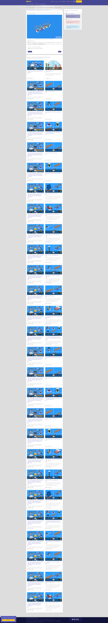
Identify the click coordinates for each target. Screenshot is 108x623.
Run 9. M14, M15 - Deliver (50, 296)
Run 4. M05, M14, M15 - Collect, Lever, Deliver (53, 357)
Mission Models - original (59, 42)
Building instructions (49, 71)
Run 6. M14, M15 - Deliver (50, 91)
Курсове (56, 1)
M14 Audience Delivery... (71, 13)
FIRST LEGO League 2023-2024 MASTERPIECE (50, 42)
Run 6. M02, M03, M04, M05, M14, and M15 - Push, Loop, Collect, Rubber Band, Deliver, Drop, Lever (53, 338)
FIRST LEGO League (41, 42)
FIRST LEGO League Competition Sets (33, 42)
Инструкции (63, 1)
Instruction (59, 37)
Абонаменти (68, 1)
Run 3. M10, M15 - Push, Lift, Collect (51, 193)
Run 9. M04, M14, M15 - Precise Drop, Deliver (53, 173)
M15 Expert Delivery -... (71, 16)
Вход (74, 1)
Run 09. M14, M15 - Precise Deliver (51, 152)
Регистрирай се (79, 1)
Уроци (59, 1)
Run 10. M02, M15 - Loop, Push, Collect (52, 214)
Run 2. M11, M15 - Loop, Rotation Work (52, 255)
